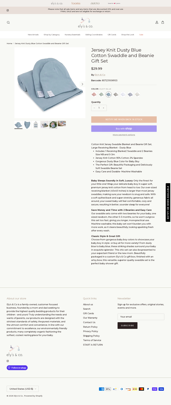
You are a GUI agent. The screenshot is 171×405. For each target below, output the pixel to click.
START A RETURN (93, 345)
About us (88, 304)
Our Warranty (90, 318)
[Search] (8, 22)
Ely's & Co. (18, 396)
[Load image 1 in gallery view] (49, 82)
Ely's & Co (100, 75)
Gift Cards (112, 35)
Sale (141, 35)
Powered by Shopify (33, 396)
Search (86, 309)
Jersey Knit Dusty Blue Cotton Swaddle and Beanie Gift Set (42, 43)
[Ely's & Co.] (85, 22)
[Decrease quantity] (93, 108)
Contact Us (89, 322)
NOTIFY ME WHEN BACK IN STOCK (124, 119)
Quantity (96, 102)
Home (9, 43)
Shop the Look (127, 35)
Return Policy (90, 327)
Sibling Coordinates (93, 35)
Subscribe (127, 325)
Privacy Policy (90, 331)
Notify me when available (168, 202)
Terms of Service (92, 340)
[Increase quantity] (104, 108)
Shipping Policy (91, 336)
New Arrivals (33, 35)
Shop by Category (52, 35)
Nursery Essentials (72, 35)
